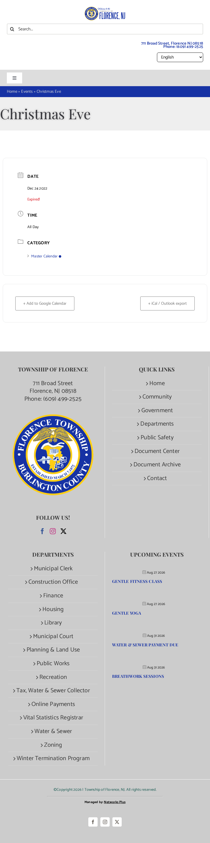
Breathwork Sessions (138, 676)
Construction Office (53, 582)
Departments (157, 424)
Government (157, 411)
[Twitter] (63, 531)
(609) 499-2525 (189, 46)
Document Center (157, 451)
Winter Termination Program (53, 759)
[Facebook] (42, 531)
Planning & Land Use (53, 650)
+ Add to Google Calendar (44, 303)
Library (53, 623)
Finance (53, 596)
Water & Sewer (53, 732)
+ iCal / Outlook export (167, 303)
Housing (53, 610)
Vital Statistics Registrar (53, 718)
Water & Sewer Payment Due (145, 644)
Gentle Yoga (126, 613)
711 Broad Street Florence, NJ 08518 (53, 387)
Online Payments (53, 704)
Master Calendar (44, 256)
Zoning (53, 745)
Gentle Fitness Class (137, 581)
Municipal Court (53, 637)
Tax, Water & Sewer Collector (53, 691)
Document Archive (157, 465)
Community (157, 397)
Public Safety (157, 438)
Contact (157, 478)
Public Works (53, 664)
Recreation (53, 677)
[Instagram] (53, 531)
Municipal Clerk (53, 569)
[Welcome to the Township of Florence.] (104, 9)
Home (157, 384)
